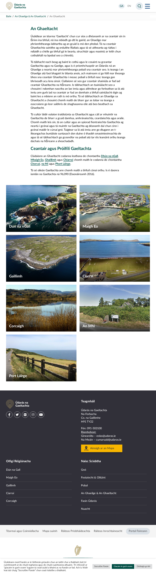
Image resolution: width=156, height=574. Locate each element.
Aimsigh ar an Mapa (102, 448)
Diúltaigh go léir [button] (143, 566)
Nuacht (85, 509)
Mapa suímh (50, 531)
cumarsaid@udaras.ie (108, 439)
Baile (8, 16)
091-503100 (94, 428)
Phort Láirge (62, 164)
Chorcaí (35, 164)
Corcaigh (11, 501)
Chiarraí (68, 160)
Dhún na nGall (109, 156)
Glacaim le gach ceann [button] (123, 566)
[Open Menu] (147, 6)
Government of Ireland (78, 555)
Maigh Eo (11, 477)
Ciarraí (10, 493)
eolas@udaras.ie (106, 436)
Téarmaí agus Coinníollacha (22, 531)
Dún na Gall (13, 470)
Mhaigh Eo (37, 160)
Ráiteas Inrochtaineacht (108, 531)
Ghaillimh (50, 160)
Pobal (84, 485)
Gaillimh (11, 485)
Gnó (83, 470)
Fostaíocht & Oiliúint (93, 477)
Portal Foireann (138, 531)
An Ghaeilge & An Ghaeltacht (30, 16)
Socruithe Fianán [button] (101, 566)
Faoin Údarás (89, 501)
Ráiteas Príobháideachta (75, 531)
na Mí (44, 164)
